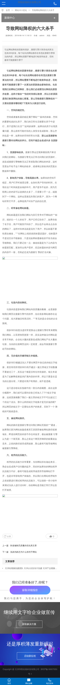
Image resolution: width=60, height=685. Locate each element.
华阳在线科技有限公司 (29, 2)
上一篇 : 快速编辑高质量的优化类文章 (19, 546)
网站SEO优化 (21, 10)
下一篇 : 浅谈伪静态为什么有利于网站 (19, 552)
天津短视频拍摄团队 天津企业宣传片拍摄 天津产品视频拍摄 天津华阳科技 (31, 568)
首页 (8, 10)
